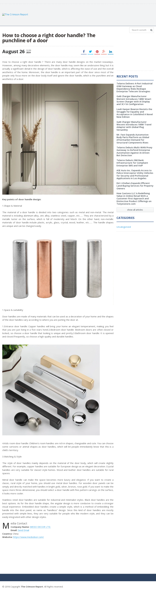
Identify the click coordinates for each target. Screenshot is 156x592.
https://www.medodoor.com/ (28, 537)
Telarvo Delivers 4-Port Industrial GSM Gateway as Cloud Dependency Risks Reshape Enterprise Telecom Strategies (134, 87)
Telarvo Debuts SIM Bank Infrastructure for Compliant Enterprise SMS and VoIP (132, 163)
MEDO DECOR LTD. (40, 526)
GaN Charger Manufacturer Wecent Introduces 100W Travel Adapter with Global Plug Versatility (134, 125)
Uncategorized (124, 226)
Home (150, 586)
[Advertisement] (98, 14)
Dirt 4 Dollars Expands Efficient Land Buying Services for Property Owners (135, 186)
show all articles (135, 209)
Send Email (23, 530)
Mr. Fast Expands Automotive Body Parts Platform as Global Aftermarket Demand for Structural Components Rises (133, 138)
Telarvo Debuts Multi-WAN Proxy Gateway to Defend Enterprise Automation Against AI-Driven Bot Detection (134, 151)
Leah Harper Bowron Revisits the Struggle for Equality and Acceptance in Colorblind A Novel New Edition (135, 113)
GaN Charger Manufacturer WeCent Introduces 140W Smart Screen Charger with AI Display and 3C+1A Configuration (134, 100)
